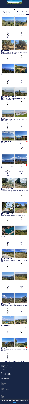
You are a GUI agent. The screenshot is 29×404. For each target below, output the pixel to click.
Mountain (2, 388)
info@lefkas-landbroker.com (6, 365)
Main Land (2, 387)
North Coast (2, 396)
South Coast (2, 385)
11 (19, 361)
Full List (2, 382)
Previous (9, 361)
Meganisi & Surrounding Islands (5, 389)
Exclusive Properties (4, 383)
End (23, 361)
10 (17, 361)
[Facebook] (14, 7)
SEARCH (27, 14)
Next (21, 361)
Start (6, 361)
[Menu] (14, 9)
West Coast (2, 395)
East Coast (2, 384)
